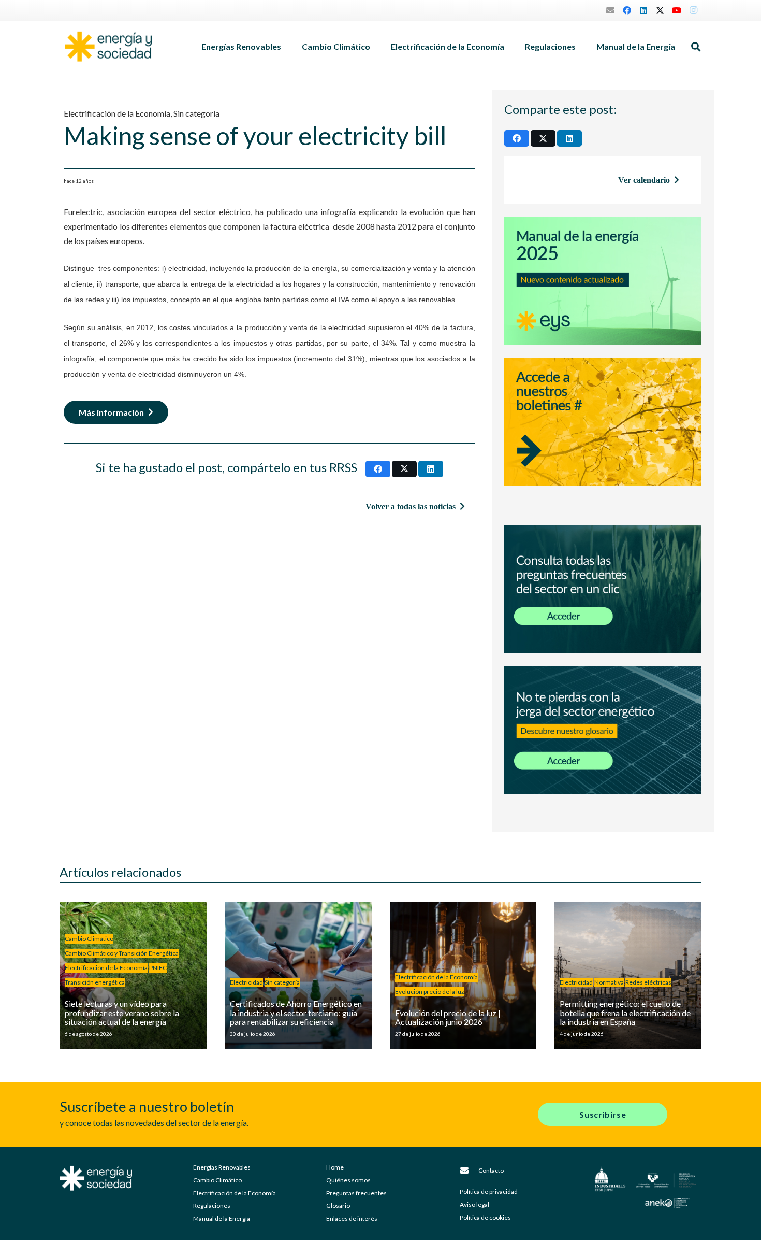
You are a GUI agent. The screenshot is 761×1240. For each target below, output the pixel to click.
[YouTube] (676, 10)
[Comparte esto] (377, 469)
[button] (286, 47)
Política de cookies (485, 1217)
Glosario (338, 1205)
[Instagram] (693, 10)
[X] (660, 10)
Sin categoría (196, 113)
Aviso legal (474, 1204)
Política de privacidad (489, 1191)
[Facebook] (627, 10)
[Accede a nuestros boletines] (602, 435)
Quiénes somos (348, 1180)
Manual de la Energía (221, 1218)
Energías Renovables (222, 1167)
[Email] (610, 10)
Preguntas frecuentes (356, 1193)
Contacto (491, 1170)
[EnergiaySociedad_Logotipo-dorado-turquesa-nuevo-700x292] (108, 46)
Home (335, 1167)
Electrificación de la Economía (117, 113)
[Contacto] (469, 1170)
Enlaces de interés (351, 1218)
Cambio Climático (217, 1180)
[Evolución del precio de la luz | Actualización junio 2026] (463, 975)
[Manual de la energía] (602, 281)
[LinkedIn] (643, 10)
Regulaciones (211, 1205)
